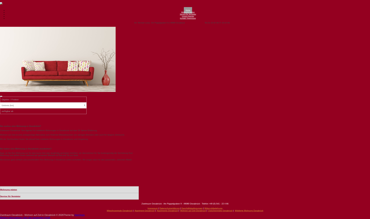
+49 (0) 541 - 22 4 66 (195, 23)
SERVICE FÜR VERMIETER (13, 182)
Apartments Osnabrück (167, 210)
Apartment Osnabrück (145, 210)
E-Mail (233, 23)
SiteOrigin (79, 215)
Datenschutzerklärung (170, 208)
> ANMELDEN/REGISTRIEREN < (15, 173)
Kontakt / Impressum (188, 18)
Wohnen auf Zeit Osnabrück (193, 210)
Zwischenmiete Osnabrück (220, 210)
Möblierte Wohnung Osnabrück (249, 210)
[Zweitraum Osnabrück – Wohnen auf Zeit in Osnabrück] (32, 3)
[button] (25, 217)
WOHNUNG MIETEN (9, 178)
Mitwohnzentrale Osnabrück (119, 210)
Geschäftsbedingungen (192, 208)
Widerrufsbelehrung (213, 208)
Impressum (153, 208)
